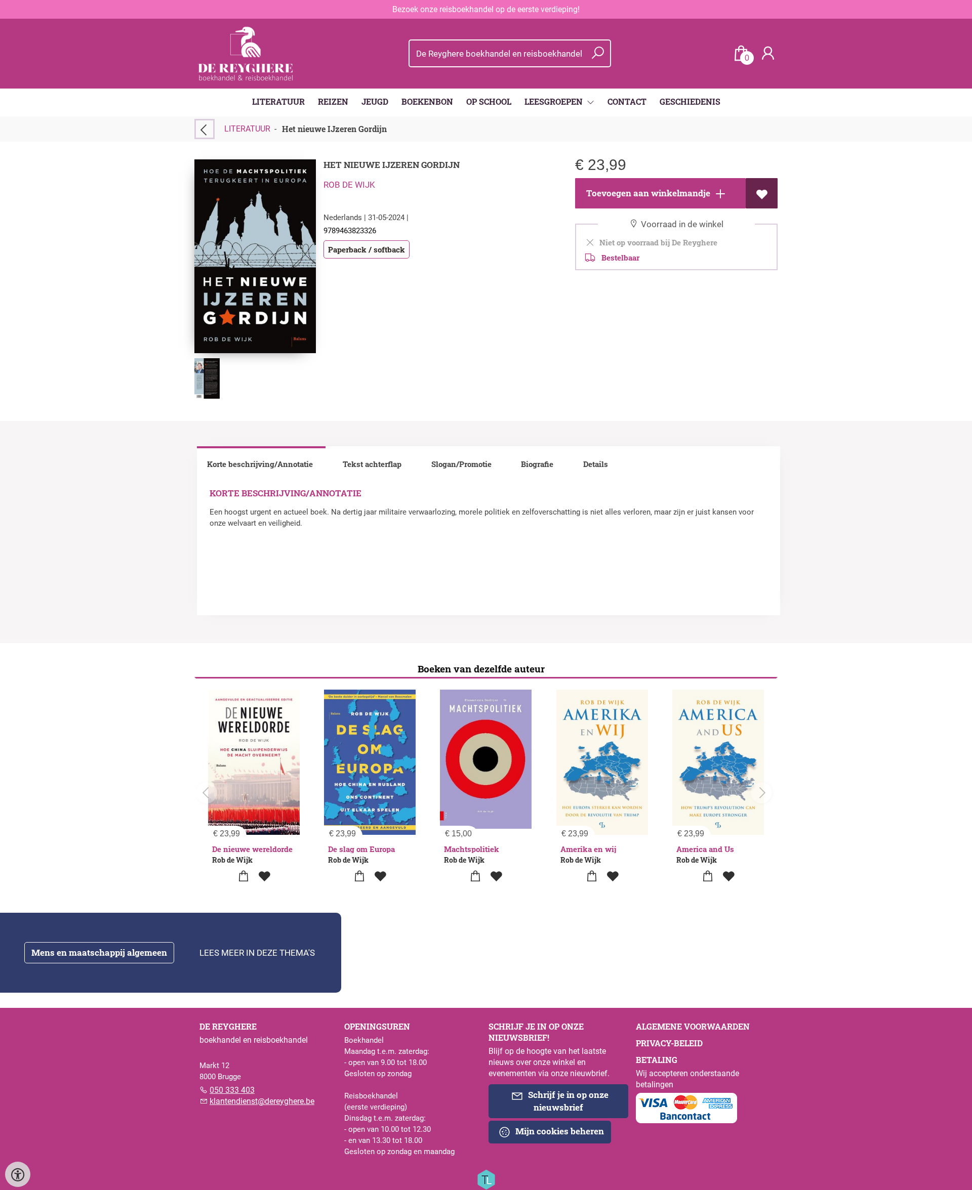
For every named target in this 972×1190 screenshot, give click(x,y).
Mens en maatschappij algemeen (99, 952)
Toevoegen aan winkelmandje (647, 193)
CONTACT (627, 101)
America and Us (705, 849)
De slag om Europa (361, 849)
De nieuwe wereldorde (252, 849)
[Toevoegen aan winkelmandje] (243, 876)
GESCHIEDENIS (690, 101)
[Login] (768, 53)
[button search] (598, 53)
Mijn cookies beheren (558, 1131)
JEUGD (374, 101)
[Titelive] (486, 1178)
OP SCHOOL (488, 101)
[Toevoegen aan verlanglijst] (762, 193)
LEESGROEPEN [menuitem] (554, 101)
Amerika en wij (588, 849)
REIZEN (333, 101)
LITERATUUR (278, 101)
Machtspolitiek (471, 849)
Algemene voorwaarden (693, 1026)
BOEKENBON (427, 101)
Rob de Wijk (349, 185)
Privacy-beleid (669, 1043)
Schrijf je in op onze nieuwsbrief (567, 1101)
